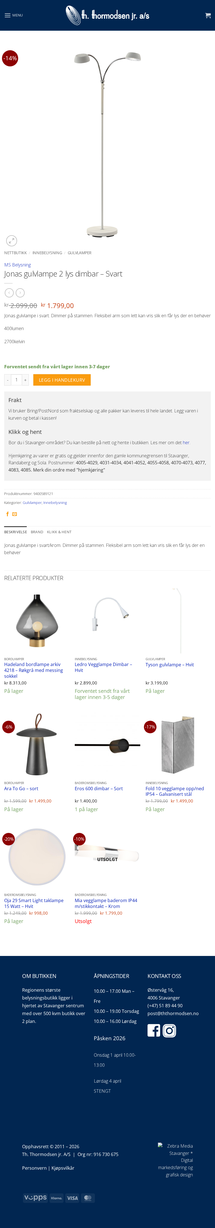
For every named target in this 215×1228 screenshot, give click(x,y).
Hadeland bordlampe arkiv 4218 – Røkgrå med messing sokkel (33, 670)
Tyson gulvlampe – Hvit (170, 665)
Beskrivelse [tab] (15, 531)
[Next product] (9, 292)
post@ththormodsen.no (173, 1013)
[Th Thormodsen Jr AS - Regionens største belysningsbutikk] (107, 15)
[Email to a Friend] (14, 514)
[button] (13, 15)
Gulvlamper (80, 252)
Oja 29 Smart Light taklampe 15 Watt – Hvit (34, 903)
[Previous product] (20, 292)
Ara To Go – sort (21, 789)
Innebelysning (47, 252)
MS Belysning (17, 265)
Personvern (34, 1168)
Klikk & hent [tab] (59, 531)
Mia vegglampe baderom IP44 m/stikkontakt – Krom (106, 903)
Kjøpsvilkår (63, 1168)
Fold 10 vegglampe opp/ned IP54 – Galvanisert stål (175, 791)
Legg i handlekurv (62, 380)
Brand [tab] (37, 531)
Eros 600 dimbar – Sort (99, 789)
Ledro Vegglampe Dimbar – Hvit (103, 667)
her (186, 442)
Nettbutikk (15, 252)
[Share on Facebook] (7, 514)
